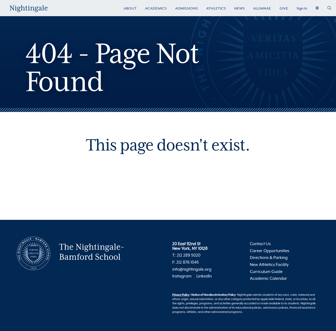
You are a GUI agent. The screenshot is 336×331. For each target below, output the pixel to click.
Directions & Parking (269, 257)
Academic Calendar (268, 278)
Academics (156, 8)
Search (329, 9)
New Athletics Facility (269, 264)
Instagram (182, 276)
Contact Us (260, 244)
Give (284, 8)
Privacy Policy (180, 294)
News (239, 8)
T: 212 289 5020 (186, 255)
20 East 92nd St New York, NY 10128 (190, 246)
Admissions (186, 8)
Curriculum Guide (266, 271)
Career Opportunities (269, 251)
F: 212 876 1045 (185, 262)
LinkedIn (204, 276)
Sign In (302, 8)
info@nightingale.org (191, 269)
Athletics (216, 8)
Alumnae (262, 8)
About (130, 8)
